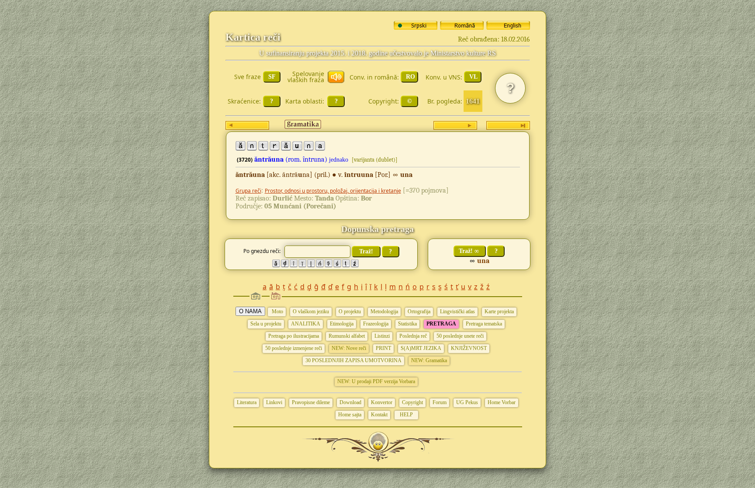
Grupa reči (248, 190)
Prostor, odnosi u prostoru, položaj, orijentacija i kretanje (333, 190)
